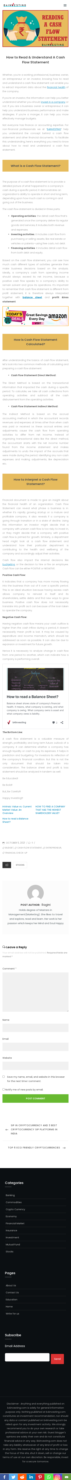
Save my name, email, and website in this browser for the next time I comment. (36, 1079)
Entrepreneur (53, 847)
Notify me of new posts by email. (24, 1089)
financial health (56, 87)
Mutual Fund (13, 1244)
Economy (11, 1216)
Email (5, 1039)
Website (7, 1058)
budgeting (8, 564)
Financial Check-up (16, 852)
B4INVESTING (54, 129)
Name (5, 1020)
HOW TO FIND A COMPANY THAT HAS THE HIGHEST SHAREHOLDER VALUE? (50, 810)
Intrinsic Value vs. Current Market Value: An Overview (17, 810)
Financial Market (15, 1223)
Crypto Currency (15, 1209)
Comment (9, 968)
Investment (12, 1237)
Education (11, 1299)
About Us (11, 1285)
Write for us (12, 1313)
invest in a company (53, 102)
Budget (9, 847)
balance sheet (32, 297)
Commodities (14, 1202)
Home (9, 1306)
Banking (10, 1195)
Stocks (20, 864)
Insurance (11, 1230)
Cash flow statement (29, 847)
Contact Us (12, 1292)
